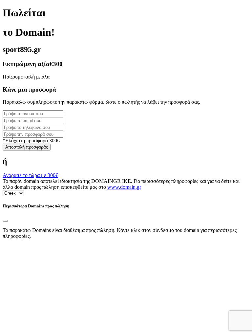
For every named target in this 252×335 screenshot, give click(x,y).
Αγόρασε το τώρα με (30, 175)
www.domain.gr (124, 187)
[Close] (5, 221)
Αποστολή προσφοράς (26, 147)
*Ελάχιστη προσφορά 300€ (31, 140)
